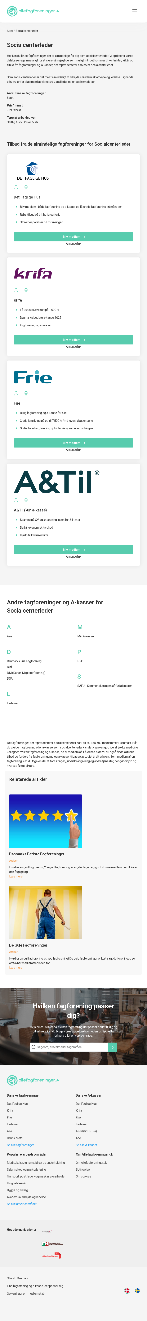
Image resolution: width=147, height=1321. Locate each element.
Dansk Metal (15, 1138)
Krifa (10, 1110)
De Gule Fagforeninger (28, 945)
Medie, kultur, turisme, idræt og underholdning (36, 1163)
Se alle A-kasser (86, 1145)
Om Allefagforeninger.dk (91, 1163)
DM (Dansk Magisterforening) (26, 673)
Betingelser (83, 1169)
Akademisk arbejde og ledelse (26, 1197)
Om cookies (83, 1176)
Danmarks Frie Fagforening (24, 661)
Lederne (12, 703)
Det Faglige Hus (17, 1104)
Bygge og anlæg (17, 1190)
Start (10, 31)
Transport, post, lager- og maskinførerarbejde (36, 1176)
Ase (9, 636)
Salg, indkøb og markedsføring (26, 1169)
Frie (9, 1117)
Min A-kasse (85, 636)
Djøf (9, 667)
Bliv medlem (71, 237)
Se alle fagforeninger (20, 1145)
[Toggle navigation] (134, 11)
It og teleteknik (16, 1183)
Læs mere (15, 876)
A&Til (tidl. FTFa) (86, 1131)
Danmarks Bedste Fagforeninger (37, 854)
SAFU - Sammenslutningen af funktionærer (104, 686)
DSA (10, 678)
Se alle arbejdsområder (22, 1204)
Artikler (13, 860)
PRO (80, 661)
